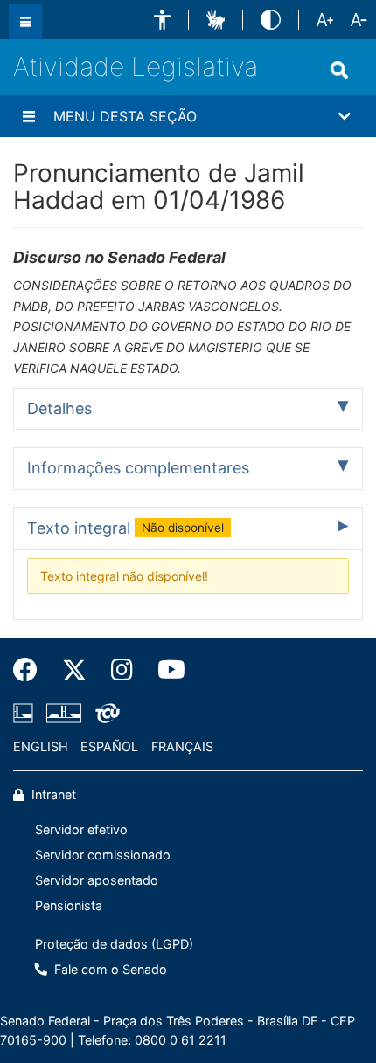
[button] (162, 20)
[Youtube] (165, 670)
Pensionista (68, 905)
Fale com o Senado (109, 969)
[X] (74, 670)
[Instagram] (122, 670)
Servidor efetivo (81, 829)
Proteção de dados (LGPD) (114, 943)
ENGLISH (40, 746)
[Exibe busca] (339, 70)
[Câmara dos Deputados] (26, 712)
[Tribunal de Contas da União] (104, 712)
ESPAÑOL (109, 746)
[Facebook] (31, 670)
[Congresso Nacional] (63, 712)
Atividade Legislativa (135, 66)
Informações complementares (138, 468)
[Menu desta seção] (28, 116)
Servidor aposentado (96, 880)
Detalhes (59, 408)
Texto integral (125, 528)
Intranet (52, 794)
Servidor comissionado (103, 854)
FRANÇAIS (182, 746)
